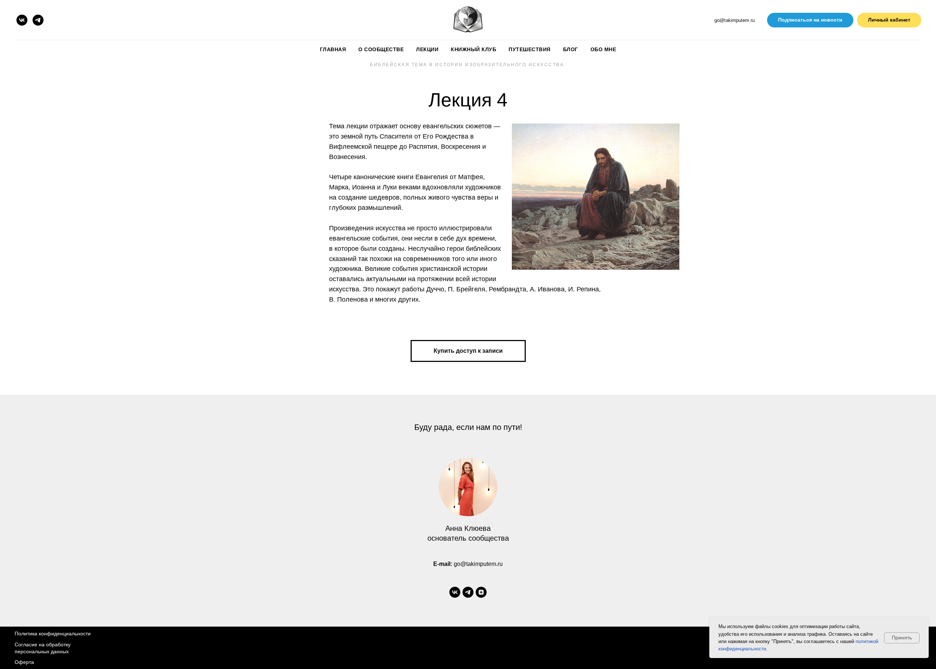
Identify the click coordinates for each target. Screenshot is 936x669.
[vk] (21, 20)
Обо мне (603, 49)
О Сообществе (381, 49)
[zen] (481, 592)
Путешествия (530, 49)
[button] (810, 20)
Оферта (24, 662)
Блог (570, 49)
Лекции (427, 49)
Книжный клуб (473, 49)
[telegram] (38, 20)
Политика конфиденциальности (53, 633)
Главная (333, 49)
